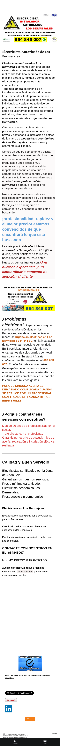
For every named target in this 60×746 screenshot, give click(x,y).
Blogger (30, 719)
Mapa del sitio (21, 734)
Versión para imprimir (11, 734)
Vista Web (54, 733)
